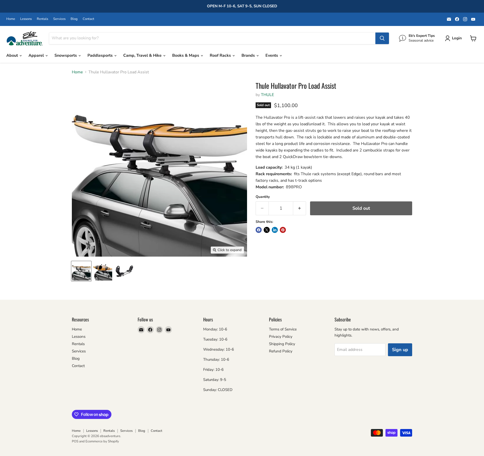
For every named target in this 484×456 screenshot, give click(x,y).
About (12, 55)
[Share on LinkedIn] (275, 230)
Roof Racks (221, 55)
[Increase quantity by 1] (299, 208)
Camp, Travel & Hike (143, 55)
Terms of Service (283, 329)
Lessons (26, 19)
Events (272, 55)
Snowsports (66, 55)
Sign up (400, 350)
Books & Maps (186, 55)
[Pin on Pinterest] (283, 230)
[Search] (382, 38)
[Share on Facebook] (259, 230)
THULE (267, 95)
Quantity (263, 197)
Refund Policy (280, 351)
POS (75, 441)
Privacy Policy (280, 336)
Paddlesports (100, 55)
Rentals (42, 19)
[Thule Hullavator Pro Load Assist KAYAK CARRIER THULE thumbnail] (81, 271)
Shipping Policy (282, 343)
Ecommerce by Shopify (102, 441)
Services (59, 19)
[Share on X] (267, 230)
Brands (248, 55)
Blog (74, 19)
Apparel (36, 55)
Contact (88, 19)
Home (10, 19)
